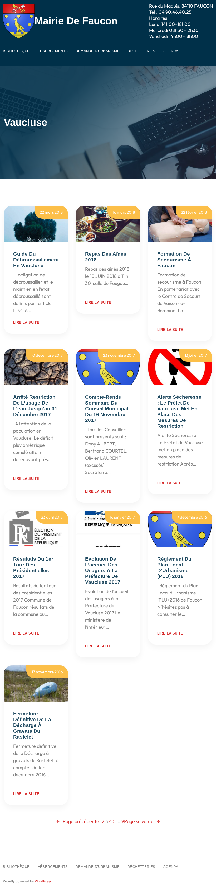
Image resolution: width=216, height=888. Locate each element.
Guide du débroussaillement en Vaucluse (36, 259)
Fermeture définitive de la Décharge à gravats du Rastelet (32, 725)
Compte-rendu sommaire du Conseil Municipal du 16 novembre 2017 (106, 408)
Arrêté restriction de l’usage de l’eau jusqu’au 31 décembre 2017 (35, 405)
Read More (43, 310)
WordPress (43, 881)
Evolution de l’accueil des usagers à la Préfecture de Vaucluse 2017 (102, 570)
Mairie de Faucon (76, 20)
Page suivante (142, 821)
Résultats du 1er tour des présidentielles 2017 (33, 567)
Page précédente (77, 821)
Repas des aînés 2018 (105, 256)
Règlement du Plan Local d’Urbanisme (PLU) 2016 (174, 567)
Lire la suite (26, 323)
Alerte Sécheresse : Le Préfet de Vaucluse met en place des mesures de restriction (179, 411)
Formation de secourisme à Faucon (174, 259)
